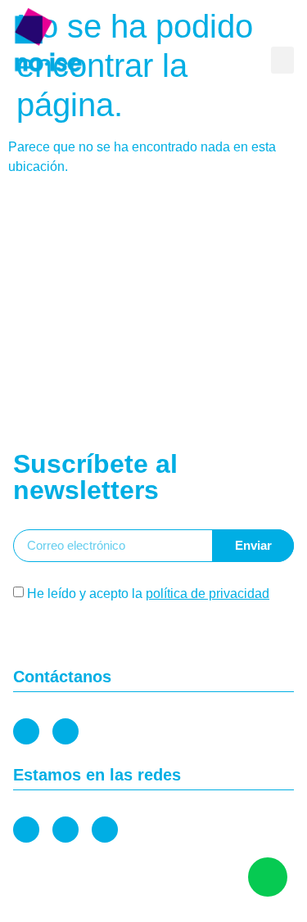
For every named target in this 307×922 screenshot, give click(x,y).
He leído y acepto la (148, 593)
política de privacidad (207, 593)
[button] (282, 60)
